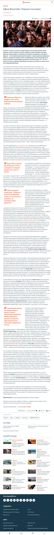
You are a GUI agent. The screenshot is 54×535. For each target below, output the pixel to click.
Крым (13, 477)
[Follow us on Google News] (17, 500)
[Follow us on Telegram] (20, 500)
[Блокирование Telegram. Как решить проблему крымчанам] (32, 479)
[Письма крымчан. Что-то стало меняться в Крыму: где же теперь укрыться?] (7, 471)
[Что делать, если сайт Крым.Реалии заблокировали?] (32, 487)
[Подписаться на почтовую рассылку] (33, 500)
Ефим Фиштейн (7, 12)
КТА (21, 533)
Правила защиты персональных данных (38, 528)
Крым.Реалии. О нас (8, 523)
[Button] (35, 19)
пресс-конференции (22, 145)
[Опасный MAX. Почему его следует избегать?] (7, 487)
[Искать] (44, 533)
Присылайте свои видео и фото (11, 509)
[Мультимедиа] (10, 533)
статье (28, 377)
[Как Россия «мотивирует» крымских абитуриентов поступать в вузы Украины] (7, 451)
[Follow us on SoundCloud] (24, 500)
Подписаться (6, 514)
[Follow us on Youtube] (11, 500)
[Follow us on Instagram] (14, 500)
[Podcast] (30, 500)
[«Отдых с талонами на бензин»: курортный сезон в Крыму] (7, 462)
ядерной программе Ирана (29, 220)
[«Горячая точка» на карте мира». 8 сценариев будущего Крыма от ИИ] (7, 479)
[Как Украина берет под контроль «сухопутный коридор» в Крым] (7, 441)
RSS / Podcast (31, 512)
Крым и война (40, 440)
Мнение (5, 6)
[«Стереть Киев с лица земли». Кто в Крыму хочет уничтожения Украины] (32, 441)
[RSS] (27, 500)
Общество (14, 449)
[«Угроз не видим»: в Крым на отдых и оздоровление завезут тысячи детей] (32, 471)
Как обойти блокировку (34, 514)
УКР (33, 533)
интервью (43, 372)
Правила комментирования (10, 525)
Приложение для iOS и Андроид (11, 512)
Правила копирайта (8, 528)
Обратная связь (31, 523)
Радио (29, 509)
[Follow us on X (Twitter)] (7, 500)
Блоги (13, 470)
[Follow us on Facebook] (4, 500)
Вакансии (30, 525)
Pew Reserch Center (14, 342)
